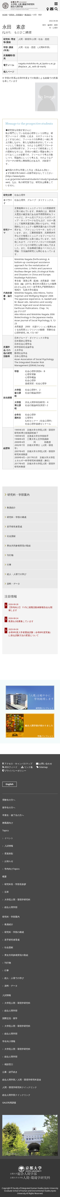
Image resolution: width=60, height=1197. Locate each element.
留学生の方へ (8, 807)
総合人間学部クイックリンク (16, 1094)
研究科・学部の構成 (16, 517)
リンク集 (28, 767)
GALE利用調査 (9, 1102)
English (9, 784)
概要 (4, 876)
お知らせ (8, 861)
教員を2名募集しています (20, 621)
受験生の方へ (8, 799)
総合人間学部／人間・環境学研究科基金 (21, 1079)
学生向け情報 (8, 1041)
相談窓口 (8, 1064)
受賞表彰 (8, 853)
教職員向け (7, 822)
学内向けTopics (12, 868)
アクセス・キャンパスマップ (18, 763)
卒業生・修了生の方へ (13, 815)
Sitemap (43, 767)
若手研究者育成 (14, 526)
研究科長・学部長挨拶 (15, 884)
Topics (5, 830)
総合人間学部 (10, 907)
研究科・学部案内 (16, 14)
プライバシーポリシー (15, 770)
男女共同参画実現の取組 (19, 545)
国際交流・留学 (9, 1018)
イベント (8, 838)
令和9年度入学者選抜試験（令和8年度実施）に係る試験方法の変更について (30, 634)
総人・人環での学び (16, 574)
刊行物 (10, 555)
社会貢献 (11, 536)
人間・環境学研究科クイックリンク (19, 1087)
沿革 (6, 891)
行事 (9, 564)
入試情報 (8, 845)
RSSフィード (11, 767)
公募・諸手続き (9, 1071)
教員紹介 (28, 14)
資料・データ (13, 583)
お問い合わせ (45, 763)
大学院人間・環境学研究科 (17, 899)
